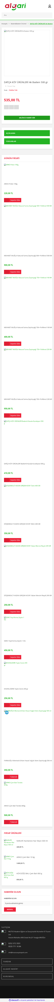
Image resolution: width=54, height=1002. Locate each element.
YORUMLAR (11, 141)
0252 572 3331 (14, 943)
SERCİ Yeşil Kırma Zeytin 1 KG (14, 641)
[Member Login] (49, 6)
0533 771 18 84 (14, 946)
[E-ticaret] (26, 1000)
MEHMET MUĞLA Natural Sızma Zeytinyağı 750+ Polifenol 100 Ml (28, 327)
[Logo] (15, 6)
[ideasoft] (14, 1000)
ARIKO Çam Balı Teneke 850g (14, 806)
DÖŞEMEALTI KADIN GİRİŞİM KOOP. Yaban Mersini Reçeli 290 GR (28, 595)
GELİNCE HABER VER (27, 118)
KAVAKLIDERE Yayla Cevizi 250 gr (16, 689)
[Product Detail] (12, 164)
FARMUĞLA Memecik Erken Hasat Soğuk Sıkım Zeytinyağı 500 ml (28, 760)
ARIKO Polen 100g (10, 184)
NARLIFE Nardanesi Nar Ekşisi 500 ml (32, 841)
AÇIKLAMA (10, 133)
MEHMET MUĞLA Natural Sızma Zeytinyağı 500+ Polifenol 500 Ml (28, 255)
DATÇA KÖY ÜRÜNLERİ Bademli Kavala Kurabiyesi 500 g (24, 464)
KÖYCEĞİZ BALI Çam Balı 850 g (29, 873)
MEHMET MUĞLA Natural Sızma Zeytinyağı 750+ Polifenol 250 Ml (28, 399)
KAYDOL (10, 909)
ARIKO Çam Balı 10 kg (26, 857)
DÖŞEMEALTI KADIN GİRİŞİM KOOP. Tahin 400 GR (22, 524)
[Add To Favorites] (6, 107)
